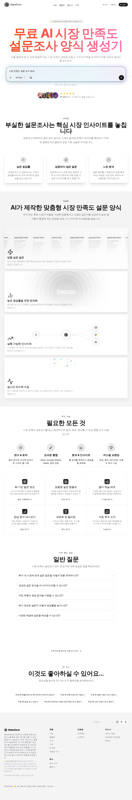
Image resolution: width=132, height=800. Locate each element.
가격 (77, 5)
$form (107, 741)
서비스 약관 (110, 733)
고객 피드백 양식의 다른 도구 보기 (66, 651)
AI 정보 (52, 748)
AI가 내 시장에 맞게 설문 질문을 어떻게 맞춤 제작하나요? (48, 575)
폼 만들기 (123, 5)
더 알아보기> (107, 499)
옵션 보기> (24, 529)
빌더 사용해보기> (25, 499)
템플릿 (62, 5)
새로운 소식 (54, 751)
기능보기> (107, 529)
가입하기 (113, 5)
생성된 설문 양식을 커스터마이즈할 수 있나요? (43, 585)
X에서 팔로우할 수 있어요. (43, 786)
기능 (55, 5)
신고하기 (81, 737)
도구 (51, 741)
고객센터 (81, 733)
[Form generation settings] (31, 77)
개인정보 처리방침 (112, 737)
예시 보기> (65, 529)
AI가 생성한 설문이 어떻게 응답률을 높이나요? (43, 605)
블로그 (70, 5)
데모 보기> (65, 499)
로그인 (105, 5)
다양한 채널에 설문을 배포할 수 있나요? (39, 615)
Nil (22, 786)
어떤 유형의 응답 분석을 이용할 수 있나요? (41, 595)
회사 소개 (53, 763)
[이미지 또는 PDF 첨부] (10, 77)
